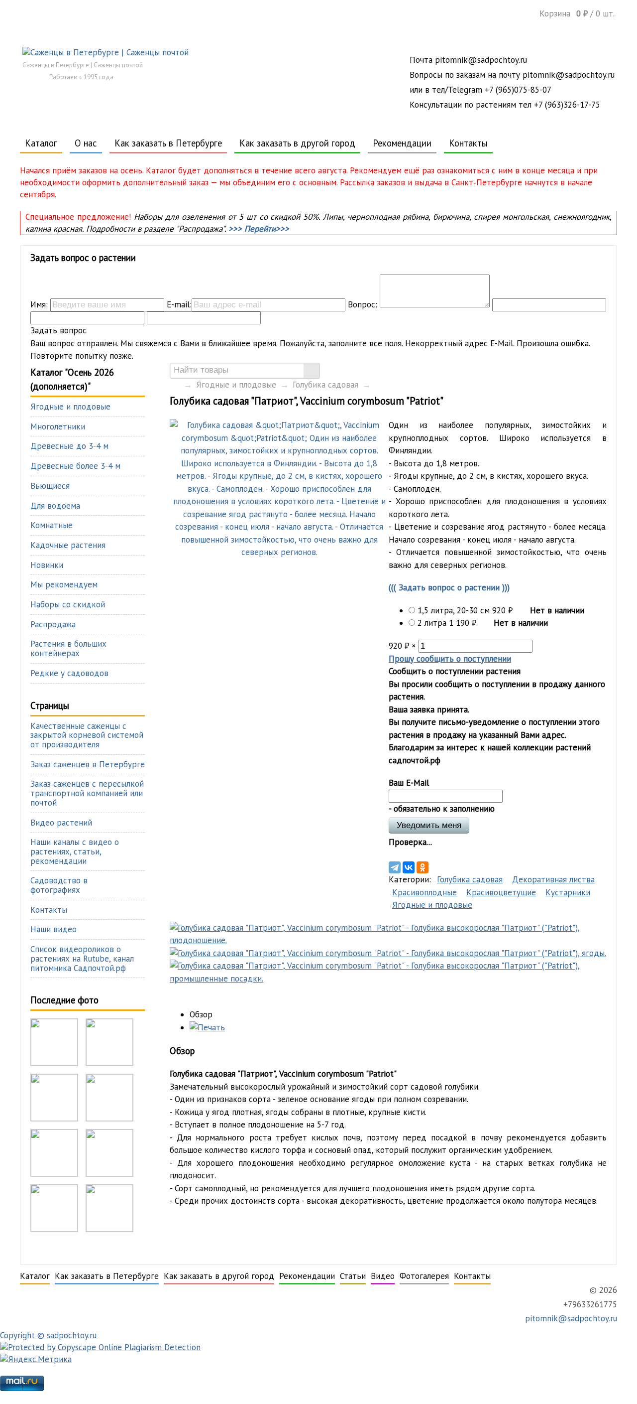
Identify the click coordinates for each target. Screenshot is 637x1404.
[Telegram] (395, 867)
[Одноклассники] (422, 867)
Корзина (577, 13)
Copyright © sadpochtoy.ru (48, 1335)
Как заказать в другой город (297, 143)
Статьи (353, 1275)
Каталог (41, 143)
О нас (86, 143)
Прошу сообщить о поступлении (450, 658)
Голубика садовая (325, 384)
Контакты (468, 143)
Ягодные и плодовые (236, 384)
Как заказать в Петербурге (168, 143)
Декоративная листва (553, 879)
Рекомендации (402, 143)
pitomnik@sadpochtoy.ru (570, 1318)
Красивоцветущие (501, 892)
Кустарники (567, 892)
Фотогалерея (424, 1275)
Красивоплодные (424, 892)
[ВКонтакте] (409, 867)
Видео (383, 1275)
